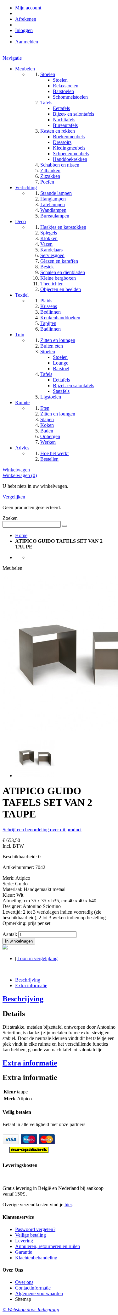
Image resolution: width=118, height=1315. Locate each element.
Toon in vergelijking (37, 958)
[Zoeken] (64, 526)
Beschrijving (27, 979)
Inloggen (24, 30)
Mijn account (28, 7)
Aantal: (10, 934)
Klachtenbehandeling (36, 1257)
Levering (24, 1240)
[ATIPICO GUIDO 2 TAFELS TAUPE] (35, 775)
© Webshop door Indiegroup (31, 1309)
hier (68, 1204)
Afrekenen (25, 19)
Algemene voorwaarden (39, 1293)
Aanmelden (26, 41)
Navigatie (12, 58)
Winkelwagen (16, 469)
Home (21, 535)
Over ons (24, 1282)
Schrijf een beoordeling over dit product (42, 829)
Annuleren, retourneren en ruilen (47, 1246)
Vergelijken (14, 496)
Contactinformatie (33, 1287)
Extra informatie (31, 985)
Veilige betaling (30, 1235)
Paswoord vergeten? (35, 1229)
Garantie (23, 1252)
